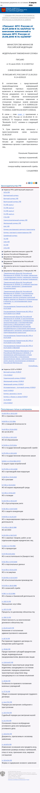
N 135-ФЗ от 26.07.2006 (9, 509)
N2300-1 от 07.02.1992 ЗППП (11, 461)
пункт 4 (21, 114)
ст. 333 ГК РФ (6, 601)
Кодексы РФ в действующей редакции (18, 190)
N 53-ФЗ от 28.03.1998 (9, 585)
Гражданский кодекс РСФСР (15, 378)
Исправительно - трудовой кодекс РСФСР (20, 387)
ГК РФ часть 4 (9, 214)
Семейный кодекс (10, 235)
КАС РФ (6, 226)
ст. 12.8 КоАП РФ (7, 662)
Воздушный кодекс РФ (12, 201)
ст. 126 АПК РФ (7, 734)
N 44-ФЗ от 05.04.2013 (9, 570)
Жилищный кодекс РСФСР (14, 381)
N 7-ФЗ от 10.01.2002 (8, 485)
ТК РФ (6, 239)
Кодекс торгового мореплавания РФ (17, 232)
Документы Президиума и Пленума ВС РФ (20, 271)
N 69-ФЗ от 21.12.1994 (9, 421)
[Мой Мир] (36, 182)
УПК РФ (7, 248)
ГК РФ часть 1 (9, 205)
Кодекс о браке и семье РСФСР (16, 397)
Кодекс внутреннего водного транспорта (19, 229)
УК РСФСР (7, 400)
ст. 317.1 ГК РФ (6, 609)
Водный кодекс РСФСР (12, 372)
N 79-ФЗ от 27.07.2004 (9, 445)
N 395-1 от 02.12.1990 (8, 593)
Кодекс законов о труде (13, 393)
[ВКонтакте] (29, 182)
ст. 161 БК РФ (6, 681)
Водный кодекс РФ (11, 198)
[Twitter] (31, 182)
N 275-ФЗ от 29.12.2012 (9, 453)
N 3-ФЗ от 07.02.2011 (8, 493)
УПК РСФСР (8, 403)
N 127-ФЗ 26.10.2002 (8, 554)
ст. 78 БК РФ (6, 649)
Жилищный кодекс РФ (12, 223)
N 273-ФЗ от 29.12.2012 (9, 437)
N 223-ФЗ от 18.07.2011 (9, 535)
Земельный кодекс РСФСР (14, 384)
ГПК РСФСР (8, 375)
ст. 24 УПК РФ (6, 721)
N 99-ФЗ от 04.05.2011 (9, 517)
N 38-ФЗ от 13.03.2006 (9, 477)
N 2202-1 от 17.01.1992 (9, 546)
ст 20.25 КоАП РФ (8, 628)
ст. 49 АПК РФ (6, 744)
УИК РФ (7, 242)
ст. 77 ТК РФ (6, 691)
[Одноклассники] (34, 182)
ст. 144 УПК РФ (7, 702)
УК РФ (6, 245)
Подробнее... (33, 366)
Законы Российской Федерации (16, 254)
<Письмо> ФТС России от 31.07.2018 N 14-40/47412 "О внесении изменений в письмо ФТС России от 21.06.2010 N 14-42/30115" (18, 17)
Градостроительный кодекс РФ (15, 220)
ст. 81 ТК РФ (6, 638)
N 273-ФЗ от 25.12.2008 (9, 469)
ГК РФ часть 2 (9, 208)
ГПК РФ (6, 217)
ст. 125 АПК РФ (7, 760)
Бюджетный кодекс (11, 195)
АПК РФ (7, 192)
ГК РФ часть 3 (9, 211)
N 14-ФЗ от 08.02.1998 (9, 527)
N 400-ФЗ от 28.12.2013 (9, 413)
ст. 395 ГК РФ (6, 617)
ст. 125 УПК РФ (7, 713)
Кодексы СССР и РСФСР (13, 369)
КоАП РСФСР (9, 390)
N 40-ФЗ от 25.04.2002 (9, 429)
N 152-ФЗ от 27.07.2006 (9, 562)
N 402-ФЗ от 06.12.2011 (9, 501)
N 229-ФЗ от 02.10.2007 (9, 578)
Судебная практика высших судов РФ (18, 251)
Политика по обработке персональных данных (18, 779)
